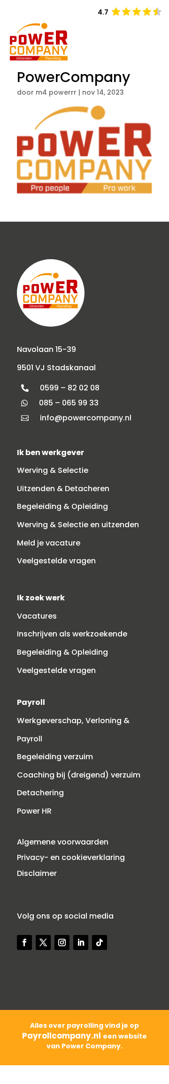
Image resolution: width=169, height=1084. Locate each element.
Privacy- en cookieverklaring (71, 857)
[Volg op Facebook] (24, 942)
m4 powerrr (56, 92)
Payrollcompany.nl (62, 1035)
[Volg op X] (43, 942)
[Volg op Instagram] (61, 942)
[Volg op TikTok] (99, 942)
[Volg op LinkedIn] (80, 942)
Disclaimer (37, 873)
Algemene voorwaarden (62, 842)
